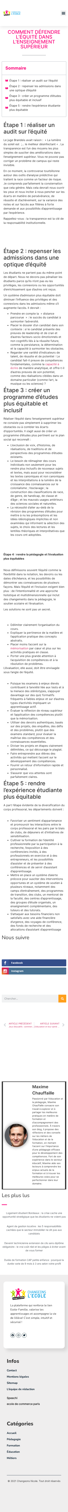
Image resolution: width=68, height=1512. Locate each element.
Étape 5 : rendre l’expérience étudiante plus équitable (34, 107)
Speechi (12, 1398)
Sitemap (12, 1383)
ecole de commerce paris (23, 1404)
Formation (13, 1445)
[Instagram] (18, 1335)
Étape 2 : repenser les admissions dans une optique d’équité (35, 88)
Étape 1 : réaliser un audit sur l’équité (33, 80)
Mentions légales (18, 1377)
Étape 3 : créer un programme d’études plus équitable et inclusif (35, 98)
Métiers (12, 1458)
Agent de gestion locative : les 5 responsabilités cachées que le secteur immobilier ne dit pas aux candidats (34, 1230)
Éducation (13, 1452)
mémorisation (19, 648)
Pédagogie (14, 1439)
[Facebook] (12, 1335)
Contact (12, 1370)
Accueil (11, 1433)
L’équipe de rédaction (21, 1389)
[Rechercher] (62, 998)
